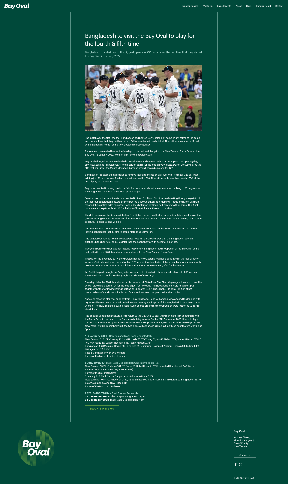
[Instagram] (241, 464)
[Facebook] (236, 464)
